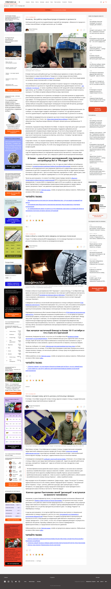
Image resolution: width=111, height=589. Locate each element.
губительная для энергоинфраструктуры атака (60, 346)
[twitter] (12, 581)
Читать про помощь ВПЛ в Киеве (13, 193)
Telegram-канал (45, 190)
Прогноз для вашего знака (13, 314)
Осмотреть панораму (13, 90)
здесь (41, 192)
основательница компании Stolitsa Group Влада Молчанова (51, 166)
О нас (25, 581)
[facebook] (5, 581)
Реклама (70, 2)
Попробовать (13, 393)
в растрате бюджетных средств (44, 78)
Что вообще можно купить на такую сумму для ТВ (13, 221)
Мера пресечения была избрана (57, 119)
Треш (51, 2)
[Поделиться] (81, 30)
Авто (106, 581)
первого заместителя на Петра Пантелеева (48, 500)
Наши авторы (31, 581)
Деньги (47, 2)
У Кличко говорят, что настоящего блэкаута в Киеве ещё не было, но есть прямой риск (55, 366)
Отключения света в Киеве (59, 10)
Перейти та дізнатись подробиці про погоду (13, 283)
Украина (28, 2)
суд (26, 226)
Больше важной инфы (97, 289)
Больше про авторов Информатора (97, 216)
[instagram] (8, 581)
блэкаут (28, 386)
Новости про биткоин (13, 519)
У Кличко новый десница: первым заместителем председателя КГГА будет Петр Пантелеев (56, 543)
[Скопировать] (84, 30)
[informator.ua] (10, 2)
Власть (37, 2)
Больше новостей (97, 109)
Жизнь (32, 2)
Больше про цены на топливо (13, 446)
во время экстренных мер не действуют (52, 295)
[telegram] (15, 581)
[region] (13, 281)
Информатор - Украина (90, 581)
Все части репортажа (13, 563)
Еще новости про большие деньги (13, 484)
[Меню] (19, 2)
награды (38, 561)
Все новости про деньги (13, 256)
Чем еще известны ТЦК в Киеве (13, 166)
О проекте (64, 2)
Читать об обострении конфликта (13, 131)
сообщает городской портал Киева (55, 459)
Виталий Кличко (30, 561)
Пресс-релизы (57, 2)
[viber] (19, 581)
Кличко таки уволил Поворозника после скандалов (43, 545)
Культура (42, 2)
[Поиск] (106, 2)
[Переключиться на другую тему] (103, 2)
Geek (98, 581)
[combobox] (8, 278)
